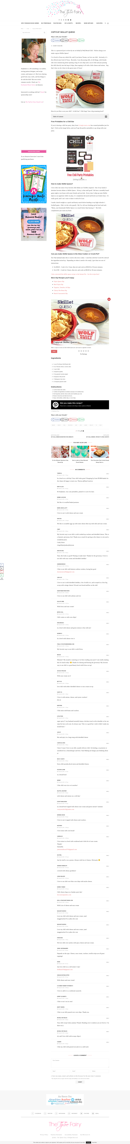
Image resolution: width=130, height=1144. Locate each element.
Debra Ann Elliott (62, 508)
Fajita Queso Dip (59, 281)
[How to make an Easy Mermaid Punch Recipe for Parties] (80, 452)
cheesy (59, 425)
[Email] (70, 19)
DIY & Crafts (69, 23)
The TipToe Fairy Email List (34, 102)
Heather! (59, 825)
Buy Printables (46, 23)
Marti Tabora (60, 1007)
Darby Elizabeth (61, 996)
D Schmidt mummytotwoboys (65, 985)
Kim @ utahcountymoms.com (65, 900)
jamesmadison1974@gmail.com (67, 849)
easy (76, 425)
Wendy (59, 780)
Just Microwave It (85, 1134)
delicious (70, 425)
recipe (28, 28)
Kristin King (60, 550)
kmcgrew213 (60, 622)
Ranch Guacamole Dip (61, 293)
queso (85, 425)
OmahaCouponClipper (63, 975)
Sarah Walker (61, 876)
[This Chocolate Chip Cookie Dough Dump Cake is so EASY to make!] (100, 452)
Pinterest (89, 405)
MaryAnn (59, 705)
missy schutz (60, 759)
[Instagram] (63, 19)
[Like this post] (77, 431)
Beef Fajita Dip (58, 284)
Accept (88, 1142)
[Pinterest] (65, 19)
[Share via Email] (83, 431)
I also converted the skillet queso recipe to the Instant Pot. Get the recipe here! (75, 274)
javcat (59, 732)
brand (53, 425)
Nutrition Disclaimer (56, 1134)
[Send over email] (1, 575)
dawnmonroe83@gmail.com (65, 572)
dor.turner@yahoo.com (64, 895)
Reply (107, 473)
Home (22, 28)
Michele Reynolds (62, 1017)
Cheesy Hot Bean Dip (60, 290)
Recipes (78, 23)
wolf (100, 425)
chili (64, 425)
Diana (58, 961)
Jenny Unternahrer (62, 948)
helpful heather (62, 791)
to (96, 425)
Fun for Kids (57, 23)
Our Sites (99, 23)
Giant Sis (59, 692)
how (81, 425)
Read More (94, 1142)
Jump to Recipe (57, 45)
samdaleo (60, 836)
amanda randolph (62, 865)
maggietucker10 (61, 911)
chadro (59, 1041)
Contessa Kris (61, 742)
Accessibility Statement (71, 1134)
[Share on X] (1, 568)
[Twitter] (61, 19)
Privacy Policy (44, 1134)
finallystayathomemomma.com (65, 644)
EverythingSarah (62, 801)
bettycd (59, 681)
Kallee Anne (60, 601)
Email (42, 92)
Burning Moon (61, 815)
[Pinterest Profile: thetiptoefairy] (56, 405)
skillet (91, 425)
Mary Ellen (60, 486)
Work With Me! (88, 23)
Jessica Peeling (61, 670)
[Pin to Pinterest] (81, 431)
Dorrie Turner (61, 887)
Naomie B (59, 633)
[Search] (105, 23)
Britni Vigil (60, 612)
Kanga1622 (60, 937)
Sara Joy (59, 577)
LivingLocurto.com (84, 125)
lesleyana (60, 716)
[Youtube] (68, 19)
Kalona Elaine (61, 769)
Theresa (59, 473)
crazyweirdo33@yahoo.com (65, 809)
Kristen (59, 518)
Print (54, 351)
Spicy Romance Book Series (30, 23)
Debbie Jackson (61, 497)
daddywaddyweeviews (63, 590)
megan (59, 654)
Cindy (58, 529)
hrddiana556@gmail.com (65, 969)
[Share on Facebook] (78, 431)
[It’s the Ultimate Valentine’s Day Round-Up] (60, 452)
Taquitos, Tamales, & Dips (62, 287)
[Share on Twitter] (80, 431)
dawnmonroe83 (61, 564)
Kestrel (59, 855)
